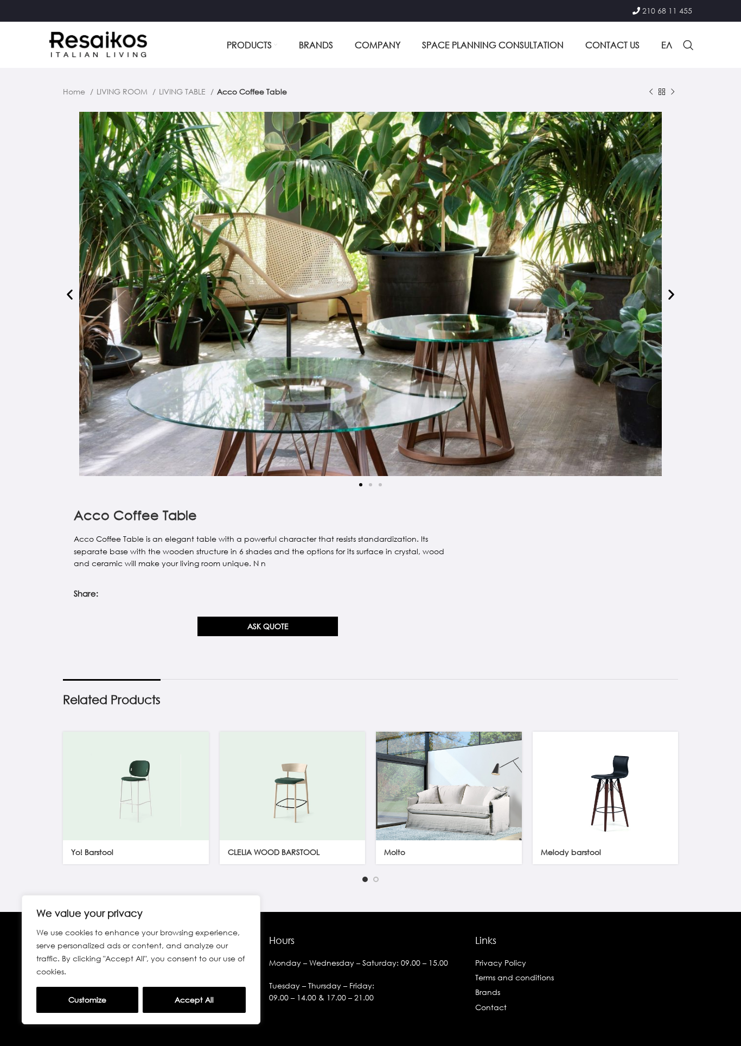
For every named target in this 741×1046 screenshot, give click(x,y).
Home (75, 91)
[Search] (688, 45)
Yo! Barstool (92, 852)
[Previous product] (651, 92)
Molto (394, 852)
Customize (87, 999)
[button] (69, 294)
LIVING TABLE (183, 91)
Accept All (194, 999)
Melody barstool (571, 852)
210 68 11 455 (667, 10)
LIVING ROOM (123, 91)
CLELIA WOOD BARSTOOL (274, 852)
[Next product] (672, 92)
